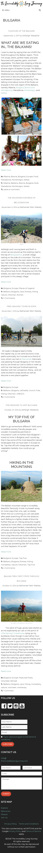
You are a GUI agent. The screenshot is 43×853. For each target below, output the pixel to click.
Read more (6, 170)
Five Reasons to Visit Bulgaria (21, 405)
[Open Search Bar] (40, 10)
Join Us (4, 818)
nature (4, 295)
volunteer (12, 687)
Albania (6, 176)
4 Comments (9, 568)
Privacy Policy (10, 824)
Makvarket (26, 359)
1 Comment (8, 691)
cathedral (24, 390)
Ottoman (12, 295)
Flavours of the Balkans (21, 31)
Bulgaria (20, 87)
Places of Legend (26, 288)
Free (38, 390)
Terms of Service (33, 831)
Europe (29, 176)
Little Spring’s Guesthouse (12, 633)
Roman (20, 295)
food (36, 183)
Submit (6, 794)
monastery (6, 565)
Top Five (23, 558)
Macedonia (6, 180)
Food (36, 176)
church (32, 390)
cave (22, 292)
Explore (4, 808)
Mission (4, 814)
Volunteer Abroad (9, 681)
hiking (35, 292)
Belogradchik (16, 255)
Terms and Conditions (29, 824)
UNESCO (20, 394)
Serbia (4, 93)
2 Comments (9, 298)
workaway (21, 687)
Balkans (14, 183)
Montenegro (29, 90)
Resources (5, 811)
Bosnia (14, 176)
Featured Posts (26, 678)
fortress (28, 292)
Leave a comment (11, 189)
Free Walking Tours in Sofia (21, 306)
